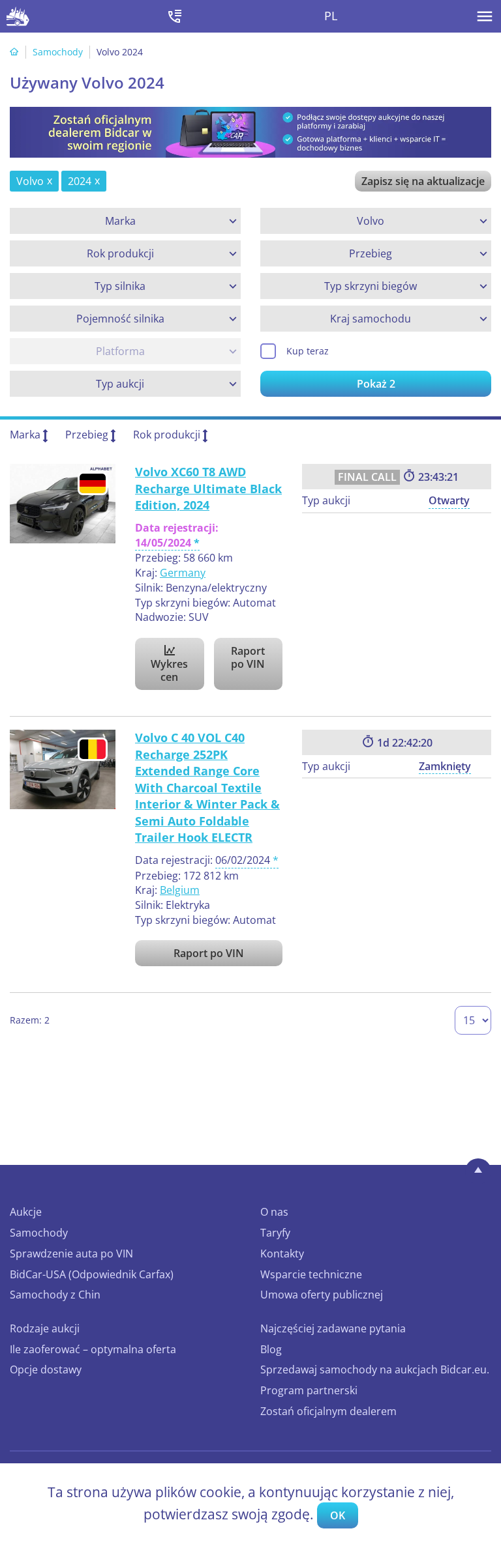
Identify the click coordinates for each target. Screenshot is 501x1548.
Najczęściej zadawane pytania (333, 1328)
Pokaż (376, 384)
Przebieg (86, 434)
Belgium (180, 890)
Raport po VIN (248, 657)
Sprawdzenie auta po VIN (71, 1253)
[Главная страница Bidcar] (18, 16)
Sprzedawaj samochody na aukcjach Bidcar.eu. (374, 1369)
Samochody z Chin (55, 1294)
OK (337, 1515)
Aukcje (26, 1212)
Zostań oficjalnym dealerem (328, 1411)
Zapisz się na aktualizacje (423, 181)
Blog (271, 1349)
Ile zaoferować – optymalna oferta (93, 1349)
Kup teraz (307, 351)
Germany (182, 573)
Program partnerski (308, 1390)
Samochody (58, 52)
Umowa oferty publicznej (321, 1294)
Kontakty (282, 1253)
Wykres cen (169, 670)
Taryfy (275, 1233)
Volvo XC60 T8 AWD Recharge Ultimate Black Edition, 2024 (208, 488)
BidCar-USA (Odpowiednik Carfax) (92, 1274)
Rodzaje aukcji (45, 1328)
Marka (25, 434)
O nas (274, 1212)
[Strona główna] (14, 52)
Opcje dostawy (46, 1369)
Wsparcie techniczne (311, 1274)
